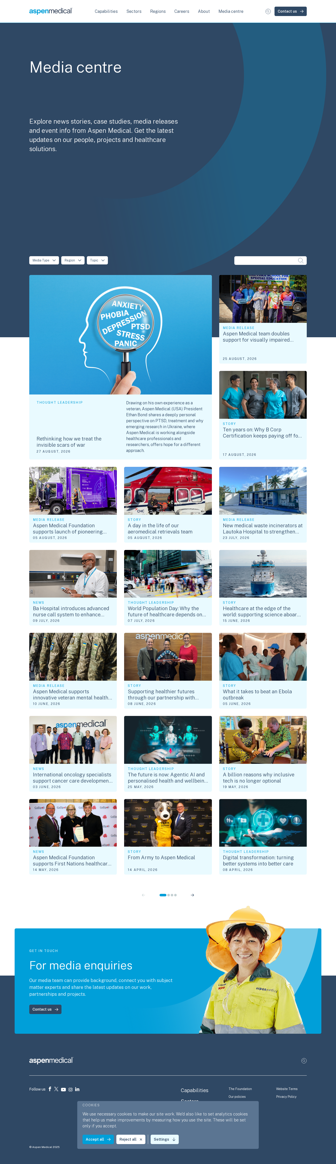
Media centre (231, 11)
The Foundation (240, 1089)
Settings (161, 1139)
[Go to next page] (192, 895)
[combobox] (44, 260)
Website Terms (287, 1089)
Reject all (128, 1139)
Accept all (95, 1139)
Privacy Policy (286, 1097)
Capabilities (194, 1090)
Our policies (237, 1097)
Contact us (287, 11)
